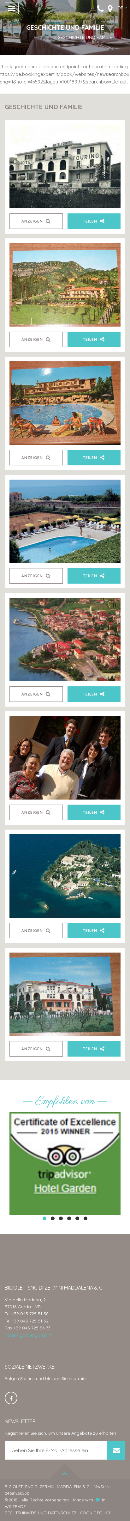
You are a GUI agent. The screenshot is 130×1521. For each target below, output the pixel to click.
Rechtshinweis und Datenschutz (40, 1512)
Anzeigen (32, 221)
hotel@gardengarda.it (28, 1335)
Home (24, 37)
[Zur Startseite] (65, 8)
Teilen (90, 221)
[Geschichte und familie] (65, 166)
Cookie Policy (95, 1512)
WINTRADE (15, 1506)
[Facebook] (11, 1398)
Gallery (44, 37)
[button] (122, 7)
